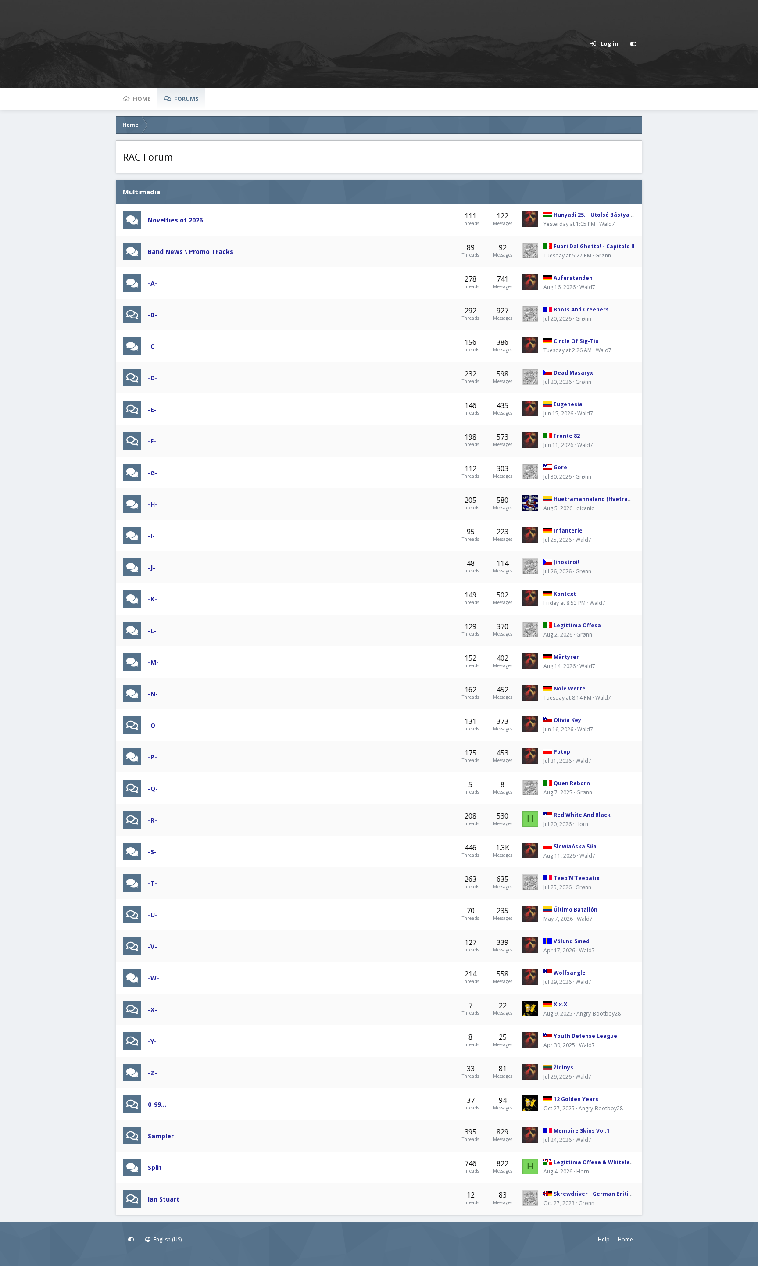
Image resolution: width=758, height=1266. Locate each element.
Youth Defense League (585, 1036)
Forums (186, 99)
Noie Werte (570, 688)
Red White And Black (582, 815)
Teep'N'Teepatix (577, 878)
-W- (153, 978)
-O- (153, 725)
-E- (152, 409)
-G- (152, 472)
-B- (152, 315)
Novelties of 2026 (175, 220)
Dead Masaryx (573, 372)
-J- (151, 567)
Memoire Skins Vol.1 (582, 1130)
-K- (152, 599)
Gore (560, 467)
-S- (152, 852)
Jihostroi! (566, 562)
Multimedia (141, 191)
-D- (152, 378)
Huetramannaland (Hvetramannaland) (607, 499)
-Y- (152, 1041)
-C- (152, 346)
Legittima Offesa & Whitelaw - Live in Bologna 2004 (624, 1162)
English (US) (167, 1239)
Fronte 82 (567, 436)
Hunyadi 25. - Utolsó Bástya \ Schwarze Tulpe (616, 214)
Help (604, 1239)
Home (141, 99)
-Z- (152, 1073)
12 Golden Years (576, 1099)
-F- (152, 441)
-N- (153, 694)
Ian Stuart (163, 1199)
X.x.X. (561, 1004)
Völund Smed (572, 941)
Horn (582, 824)
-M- (153, 662)
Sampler (161, 1136)
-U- (152, 915)
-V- (152, 946)
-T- (152, 883)
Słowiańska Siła (575, 846)
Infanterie (568, 530)
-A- (152, 283)
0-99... (157, 1104)
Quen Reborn (572, 783)
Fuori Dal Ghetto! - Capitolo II (594, 246)
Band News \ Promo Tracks (190, 251)
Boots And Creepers (581, 309)
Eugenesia (568, 404)
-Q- (153, 788)
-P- (152, 757)
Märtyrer (566, 657)
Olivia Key (567, 720)
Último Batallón (575, 909)
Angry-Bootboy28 (598, 1013)
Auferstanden (573, 278)
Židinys (563, 1067)
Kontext (565, 593)
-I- (151, 536)
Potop (562, 751)
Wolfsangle (570, 972)
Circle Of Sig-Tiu (576, 341)
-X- (152, 1009)
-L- (152, 630)
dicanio (585, 508)
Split (155, 1167)
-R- (152, 820)
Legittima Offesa (577, 625)
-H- (152, 504)
